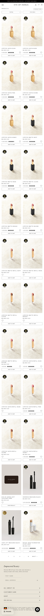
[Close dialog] (43, 293)
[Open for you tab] (37, 609)
